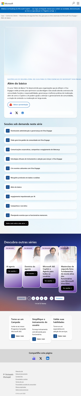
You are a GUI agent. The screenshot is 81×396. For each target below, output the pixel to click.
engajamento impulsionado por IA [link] (23, 196)
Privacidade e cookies (22, 379)
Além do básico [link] (16, 187)
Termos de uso (20, 382)
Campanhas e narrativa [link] (19, 206)
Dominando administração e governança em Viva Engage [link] (31, 131)
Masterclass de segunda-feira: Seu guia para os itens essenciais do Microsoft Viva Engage (48, 16)
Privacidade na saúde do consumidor (26, 384)
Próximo (59, 298)
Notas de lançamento (21, 374)
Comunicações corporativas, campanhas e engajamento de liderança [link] (35, 149)
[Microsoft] (8, 4)
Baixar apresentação (21, 104)
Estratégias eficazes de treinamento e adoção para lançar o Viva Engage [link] (36, 159)
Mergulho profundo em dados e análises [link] (25, 178)
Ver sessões (12, 271)
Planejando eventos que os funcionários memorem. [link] (29, 215)
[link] (11, 113)
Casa (2, 16)
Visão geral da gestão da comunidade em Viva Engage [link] (30, 140)
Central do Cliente (12, 16)
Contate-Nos (19, 376)
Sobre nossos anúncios (22, 390)
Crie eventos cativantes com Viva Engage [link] (25, 168)
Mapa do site (19, 371)
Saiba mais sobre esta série (15, 223)
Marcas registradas (21, 387)
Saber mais (20, 336)
